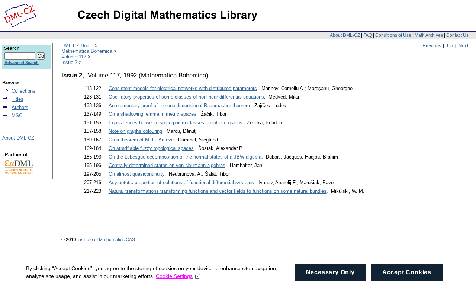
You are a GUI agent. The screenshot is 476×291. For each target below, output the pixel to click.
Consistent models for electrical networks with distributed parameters (183, 88)
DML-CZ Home (77, 45)
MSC (17, 115)
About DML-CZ (345, 35)
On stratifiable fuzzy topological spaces (151, 148)
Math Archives (429, 35)
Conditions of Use (393, 35)
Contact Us (457, 35)
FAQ (367, 35)
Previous (431, 45)
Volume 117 (73, 57)
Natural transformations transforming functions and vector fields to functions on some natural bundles (218, 191)
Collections (23, 91)
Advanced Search (21, 62)
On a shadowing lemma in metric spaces (152, 114)
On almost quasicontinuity (136, 174)
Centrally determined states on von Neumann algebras (167, 165)
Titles (17, 99)
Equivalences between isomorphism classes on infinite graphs (175, 122)
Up (450, 45)
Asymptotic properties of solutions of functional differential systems (181, 182)
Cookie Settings (174, 276)
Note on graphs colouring (135, 131)
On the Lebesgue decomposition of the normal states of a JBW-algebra (185, 157)
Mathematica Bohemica (86, 51)
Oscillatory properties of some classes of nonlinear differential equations (186, 97)
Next (464, 45)
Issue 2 (69, 62)
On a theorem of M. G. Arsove (141, 140)
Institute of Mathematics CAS (106, 239)
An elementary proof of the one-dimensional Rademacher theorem (179, 105)
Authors (20, 107)
